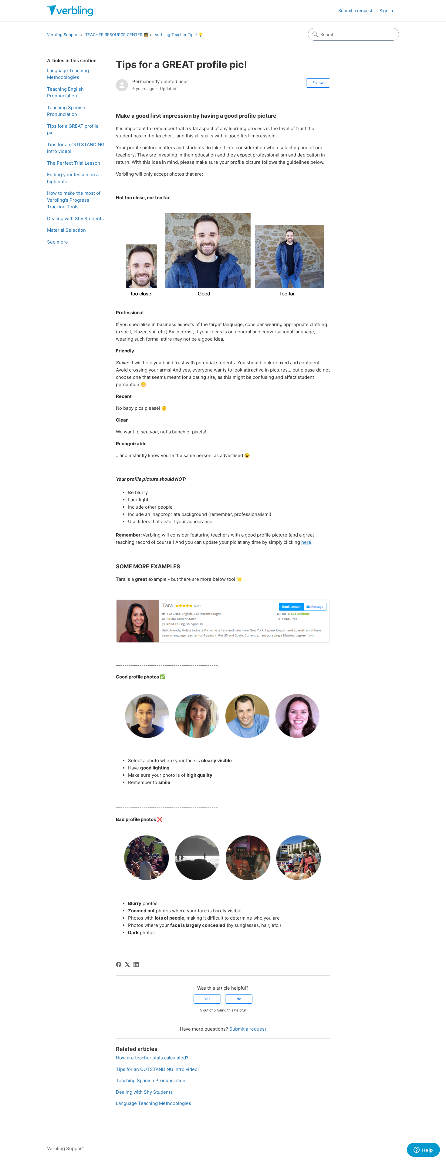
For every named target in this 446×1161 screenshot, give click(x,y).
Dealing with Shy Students (75, 218)
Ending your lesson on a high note (73, 178)
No (238, 999)
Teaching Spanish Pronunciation (66, 111)
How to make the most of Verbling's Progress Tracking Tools (73, 200)
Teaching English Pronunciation (65, 92)
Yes (207, 999)
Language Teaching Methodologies (68, 74)
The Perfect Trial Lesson (73, 163)
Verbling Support (63, 34)
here (306, 542)
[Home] (70, 10)
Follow (318, 82)
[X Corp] (127, 964)
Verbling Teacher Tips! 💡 (179, 34)
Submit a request (355, 10)
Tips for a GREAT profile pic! (73, 129)
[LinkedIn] (136, 964)
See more (57, 242)
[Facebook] (118, 964)
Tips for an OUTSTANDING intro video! (75, 148)
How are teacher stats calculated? (152, 1058)
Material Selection (66, 230)
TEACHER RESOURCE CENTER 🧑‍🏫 (116, 34)
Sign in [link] (386, 10)
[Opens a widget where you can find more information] (423, 1150)
